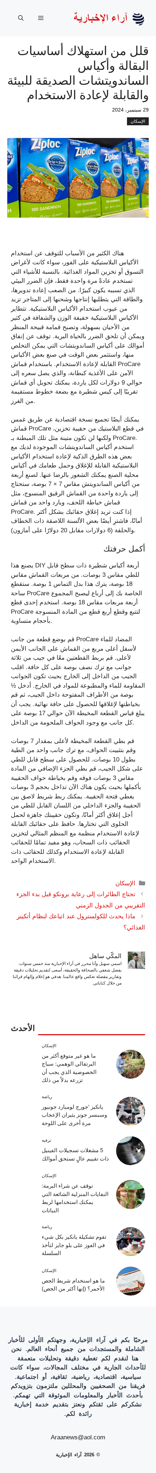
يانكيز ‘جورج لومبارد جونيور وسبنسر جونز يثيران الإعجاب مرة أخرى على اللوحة (74, 1115)
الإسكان (138, 121)
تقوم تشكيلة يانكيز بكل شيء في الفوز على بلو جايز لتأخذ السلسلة (74, 1245)
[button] (21, 18)
